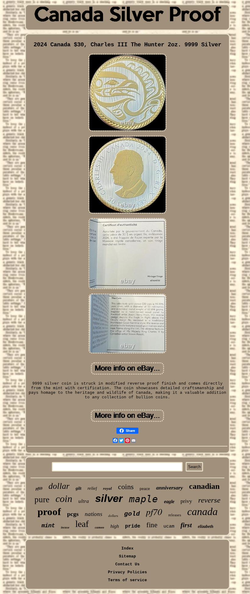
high (114, 526)
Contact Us (127, 564)
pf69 (39, 488)
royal (107, 488)
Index (127, 548)
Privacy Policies (127, 572)
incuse (65, 527)
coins (126, 487)
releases (174, 515)
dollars (113, 516)
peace (145, 489)
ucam (168, 526)
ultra (83, 501)
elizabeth (205, 526)
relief (92, 488)
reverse (209, 500)
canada (202, 511)
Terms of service (127, 580)
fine (151, 525)
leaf (82, 524)
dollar (59, 486)
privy (186, 501)
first (186, 525)
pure (41, 499)
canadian (204, 486)
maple (143, 498)
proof (49, 511)
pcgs (73, 513)
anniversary (169, 488)
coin (63, 498)
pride (132, 526)
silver (109, 498)
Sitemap (127, 556)
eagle (169, 501)
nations (93, 514)
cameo (99, 527)
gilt (78, 488)
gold (132, 514)
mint (48, 525)
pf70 (154, 512)
